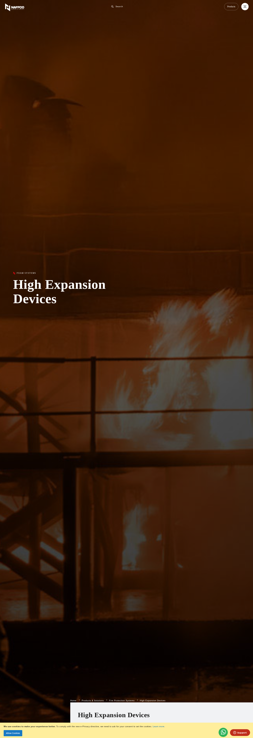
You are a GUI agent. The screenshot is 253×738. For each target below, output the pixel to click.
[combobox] (128, 6)
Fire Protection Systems (122, 700)
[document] (127, 730)
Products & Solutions (93, 700)
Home (73, 700)
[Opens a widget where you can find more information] (240, 733)
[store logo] (44, 7)
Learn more (158, 726)
